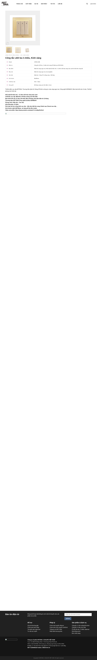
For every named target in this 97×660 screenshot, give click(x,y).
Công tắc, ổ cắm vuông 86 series (80, 625)
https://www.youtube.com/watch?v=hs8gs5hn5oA (29, 110)
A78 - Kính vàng (24, 55)
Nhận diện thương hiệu (56, 631)
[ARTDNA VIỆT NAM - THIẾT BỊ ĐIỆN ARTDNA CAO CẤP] (5, 4)
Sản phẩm (44, 3)
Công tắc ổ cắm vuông (12, 55)
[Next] (37, 27)
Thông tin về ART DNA (56, 629)
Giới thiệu (29, 3)
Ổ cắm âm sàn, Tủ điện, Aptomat (80, 629)
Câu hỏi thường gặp (33, 625)
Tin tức (52, 3)
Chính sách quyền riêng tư (57, 625)
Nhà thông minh (76, 631)
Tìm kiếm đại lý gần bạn (34, 629)
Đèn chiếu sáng (76, 633)
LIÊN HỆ (60, 3)
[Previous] (8, 27)
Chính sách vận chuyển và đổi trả (59, 627)
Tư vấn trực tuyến (32, 631)
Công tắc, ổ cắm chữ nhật (79, 627)
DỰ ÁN (36, 3)
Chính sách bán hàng (33, 627)
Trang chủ (19, 3)
